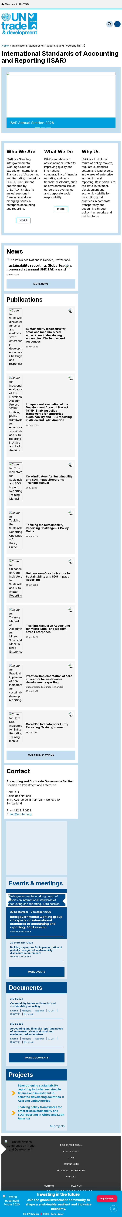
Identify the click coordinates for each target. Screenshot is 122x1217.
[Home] (19, 24)
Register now (107, 1198)
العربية (51, 1010)
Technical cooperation (71, 1170)
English (14, 1010)
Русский (28, 1014)
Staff (71, 1158)
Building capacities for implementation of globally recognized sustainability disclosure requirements (36, 950)
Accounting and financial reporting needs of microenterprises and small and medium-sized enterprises (36, 1031)
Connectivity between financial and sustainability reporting (33, 1005)
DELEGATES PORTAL (71, 1145)
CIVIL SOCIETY (71, 1151)
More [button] (23, 220)
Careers (71, 1177)
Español (39, 1010)
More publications (41, 755)
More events (36, 971)
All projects (57, 1126)
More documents (37, 1057)
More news (40, 283)
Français (26, 1010)
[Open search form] (109, 24)
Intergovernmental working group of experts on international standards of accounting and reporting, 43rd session (36, 922)
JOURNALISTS (71, 1164)
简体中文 (15, 1014)
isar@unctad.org (21, 814)
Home (5, 45)
